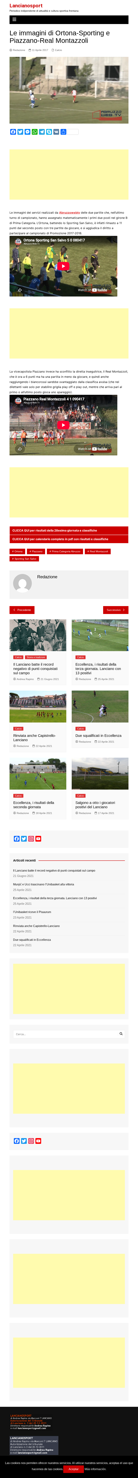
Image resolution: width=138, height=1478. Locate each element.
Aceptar (74, 1469)
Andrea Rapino (25, 679)
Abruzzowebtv (69, 212)
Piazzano (37, 551)
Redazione (19, 50)
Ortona (18, 551)
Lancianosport (26, 6)
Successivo (114, 609)
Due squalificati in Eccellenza (98, 736)
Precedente (24, 609)
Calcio (58, 50)
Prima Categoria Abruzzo (66, 551)
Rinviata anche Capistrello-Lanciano (36, 926)
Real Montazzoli (99, 551)
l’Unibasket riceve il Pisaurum (32, 912)
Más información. (95, 1469)
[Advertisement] (69, 174)
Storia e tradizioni (36, 657)
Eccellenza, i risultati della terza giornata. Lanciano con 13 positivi (98, 668)
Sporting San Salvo (25, 558)
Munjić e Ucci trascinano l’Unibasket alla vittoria (43, 884)
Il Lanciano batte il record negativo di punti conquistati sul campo (35, 668)
